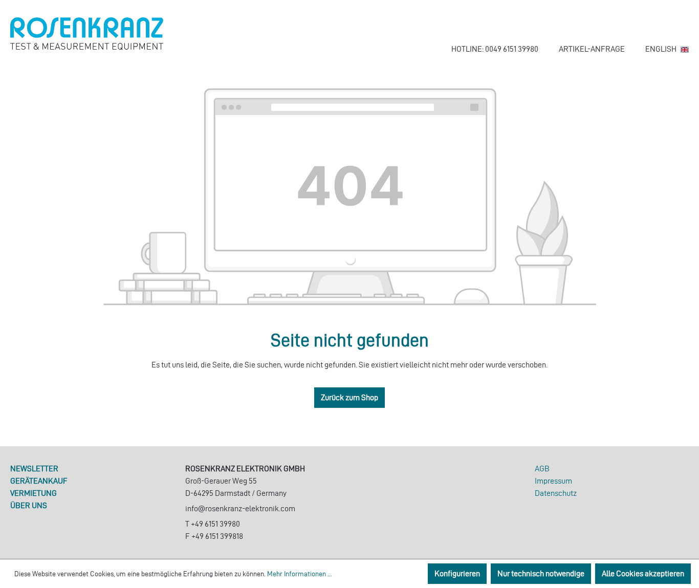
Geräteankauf (39, 480)
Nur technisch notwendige (540, 573)
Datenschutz (556, 493)
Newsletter (34, 468)
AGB (542, 468)
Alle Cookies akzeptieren (643, 573)
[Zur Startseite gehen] (87, 33)
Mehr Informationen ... (299, 574)
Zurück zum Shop (349, 397)
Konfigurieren (457, 573)
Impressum (553, 480)
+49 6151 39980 (215, 523)
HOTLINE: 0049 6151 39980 (494, 49)
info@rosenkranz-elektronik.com (240, 508)
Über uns (28, 505)
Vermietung (33, 493)
